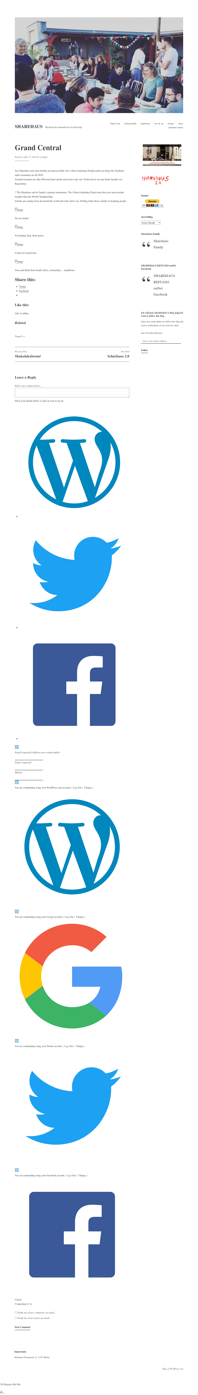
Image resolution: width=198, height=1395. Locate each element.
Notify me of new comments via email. (36, 1312)
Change (88, 787)
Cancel (18, 1299)
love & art (158, 123)
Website (18, 772)
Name (23, 762)
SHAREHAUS (29, 126)
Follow (144, 350)
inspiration (145, 123)
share (181, 123)
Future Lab (115, 123)
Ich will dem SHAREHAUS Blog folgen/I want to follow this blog (162, 314)
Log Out (77, 787)
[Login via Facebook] (74, 738)
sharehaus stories (175, 127)
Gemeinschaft (130, 123)
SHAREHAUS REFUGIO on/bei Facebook (158, 267)
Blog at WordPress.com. (173, 1368)
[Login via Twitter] (74, 627)
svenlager (44, 156)
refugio (171, 123)
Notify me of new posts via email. (33, 1317)
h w (23, 336)
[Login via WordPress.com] (74, 516)
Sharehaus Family (150, 234)
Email (37, 752)
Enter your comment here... (28, 385)
